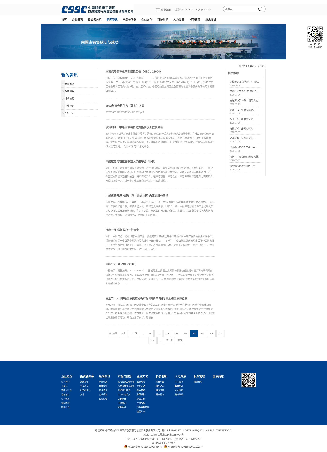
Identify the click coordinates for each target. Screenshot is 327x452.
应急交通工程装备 (126, 382)
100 (158, 333)
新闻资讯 (112, 19)
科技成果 (160, 390)
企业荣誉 (141, 399)
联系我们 (65, 407)
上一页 (134, 333)
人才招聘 (179, 382)
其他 (82, 394)
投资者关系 (95, 19)
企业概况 (77, 19)
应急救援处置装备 (126, 386)
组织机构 (65, 403)
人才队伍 (179, 390)
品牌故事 (141, 403)
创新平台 (160, 382)
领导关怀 (141, 394)
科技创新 (162, 19)
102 (176, 333)
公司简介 (65, 382)
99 (150, 333)
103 (185, 333)
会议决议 (84, 386)
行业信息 (69, 98)
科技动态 (160, 386)
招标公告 (69, 113)
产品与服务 (129, 19)
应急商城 (210, 19)
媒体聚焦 (69, 91)
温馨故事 (141, 411)
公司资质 (65, 399)
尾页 (180, 340)
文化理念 (141, 382)
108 (152, 340)
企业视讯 (69, 105)
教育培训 (179, 386)
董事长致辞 (66, 390)
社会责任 (141, 390)
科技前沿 (160, 394)
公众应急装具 (124, 394)
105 (203, 333)
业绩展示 (122, 403)
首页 (64, 19)
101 (167, 333)
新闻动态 (69, 83)
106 (211, 333)
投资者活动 (85, 390)
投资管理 (194, 19)
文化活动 (141, 386)
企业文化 (146, 19)
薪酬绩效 (179, 394)
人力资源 (178, 19)
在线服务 (122, 407)
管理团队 (65, 394)
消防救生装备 (124, 390)
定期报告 (84, 382)
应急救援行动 (143, 407)
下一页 (169, 340)
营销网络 (122, 399)
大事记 (64, 386)
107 (220, 333)
